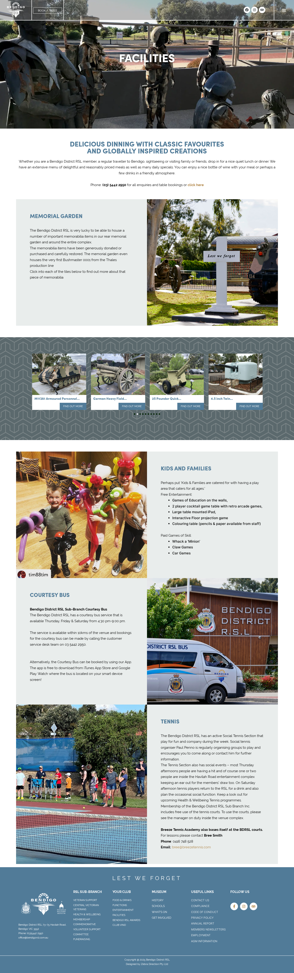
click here (196, 185)
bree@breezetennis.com (191, 847)
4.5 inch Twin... (163, 398)
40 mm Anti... (220, 398)
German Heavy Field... (51, 398)
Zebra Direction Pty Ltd (154, 964)
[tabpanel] (59, 380)
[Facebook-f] (234, 906)
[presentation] (134, 414)
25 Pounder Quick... (107, 398)
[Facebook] (247, 10)
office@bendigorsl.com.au (33, 937)
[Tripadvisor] (262, 10)
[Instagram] (254, 10)
